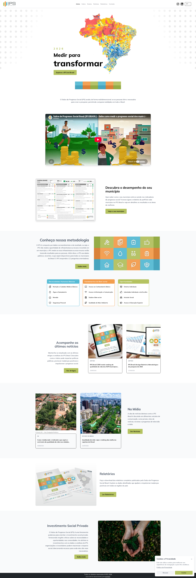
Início (78, 4)
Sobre (84, 4)
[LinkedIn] (182, 4)
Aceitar (183, 573)
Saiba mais (82, 266)
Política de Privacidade (164, 567)
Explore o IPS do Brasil (65, 72)
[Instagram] (178, 4)
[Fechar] (192, 559)
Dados (89, 4)
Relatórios (104, 4)
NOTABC (107, 576)
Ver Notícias (135, 431)
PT (187, 4)
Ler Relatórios (108, 494)
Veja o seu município (116, 211)
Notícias (96, 4)
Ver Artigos (71, 371)
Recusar (165, 573)
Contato (112, 4)
